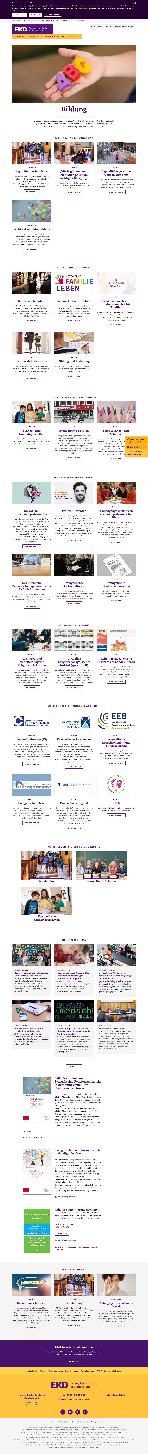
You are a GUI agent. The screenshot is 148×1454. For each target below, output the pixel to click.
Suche (132, 26)
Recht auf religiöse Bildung (31, 229)
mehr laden (74, 1067)
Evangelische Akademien (74, 739)
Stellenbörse (31, 1371)
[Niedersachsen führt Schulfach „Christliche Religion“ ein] (31, 1011)
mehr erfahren (31, 191)
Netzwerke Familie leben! (74, 301)
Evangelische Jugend (74, 803)
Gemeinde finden (135, 455)
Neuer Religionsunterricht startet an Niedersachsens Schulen (31, 974)
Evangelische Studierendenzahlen (116, 584)
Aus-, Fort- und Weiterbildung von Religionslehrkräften (32, 662)
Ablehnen (36, 15)
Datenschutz (83, 8)
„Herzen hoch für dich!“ (32, 1303)
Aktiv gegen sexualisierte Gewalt (116, 1304)
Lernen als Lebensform (31, 361)
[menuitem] (97, 26)
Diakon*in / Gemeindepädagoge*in (31, 512)
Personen (74, 1371)
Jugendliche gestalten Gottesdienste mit (116, 173)
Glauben (33, 36)
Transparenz (95, 1422)
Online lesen (62, 1234)
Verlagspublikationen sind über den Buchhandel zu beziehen (77, 1248)
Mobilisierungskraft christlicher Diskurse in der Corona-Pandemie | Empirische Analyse (74, 1031)
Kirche (18, 36)
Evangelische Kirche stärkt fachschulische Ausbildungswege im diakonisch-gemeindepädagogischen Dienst (115, 977)
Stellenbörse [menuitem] (115, 26)
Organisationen (87, 1371)
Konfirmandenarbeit (31, 301)
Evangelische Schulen (74, 430)
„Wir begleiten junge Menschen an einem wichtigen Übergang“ (74, 175)
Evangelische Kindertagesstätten (32, 432)
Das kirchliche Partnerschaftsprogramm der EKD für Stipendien (31, 586)
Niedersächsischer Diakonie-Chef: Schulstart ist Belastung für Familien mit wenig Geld (73, 975)
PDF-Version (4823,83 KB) (66, 1197)
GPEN (116, 803)
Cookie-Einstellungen (80, 1422)
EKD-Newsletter (135, 451)
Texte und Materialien (58, 1371)
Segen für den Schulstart (31, 171)
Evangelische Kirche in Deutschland (37, 20)
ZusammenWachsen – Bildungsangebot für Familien (116, 304)
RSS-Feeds (101, 1371)
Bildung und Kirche (69, 20)
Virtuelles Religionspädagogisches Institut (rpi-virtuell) (74, 662)
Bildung (82, 20)
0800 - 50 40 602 (136, 439)
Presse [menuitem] (124, 26)
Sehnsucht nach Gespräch (111, 1028)
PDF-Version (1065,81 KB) (35, 1137)
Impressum (52, 1422)
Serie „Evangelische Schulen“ (116, 432)
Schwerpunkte (53, 36)
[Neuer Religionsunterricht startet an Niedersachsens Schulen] (31, 955)
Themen (72, 36)
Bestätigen (20, 15)
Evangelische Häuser (32, 803)
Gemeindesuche (115, 1371)
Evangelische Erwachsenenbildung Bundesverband (116, 742)
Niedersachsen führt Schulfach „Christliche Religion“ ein (29, 1030)
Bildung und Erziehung (74, 361)
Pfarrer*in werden (74, 511)
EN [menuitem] (107, 26)
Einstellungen (53, 15)
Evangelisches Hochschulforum (74, 584)
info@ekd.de (135, 447)
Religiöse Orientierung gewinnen (77, 1209)
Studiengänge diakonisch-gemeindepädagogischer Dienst (116, 514)
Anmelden (75, 1361)
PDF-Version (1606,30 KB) (66, 1240)
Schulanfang (46, 881)
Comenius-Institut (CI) (31, 739)
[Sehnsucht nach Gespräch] (116, 1011)
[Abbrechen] (134, 3)
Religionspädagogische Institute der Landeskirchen (116, 660)
